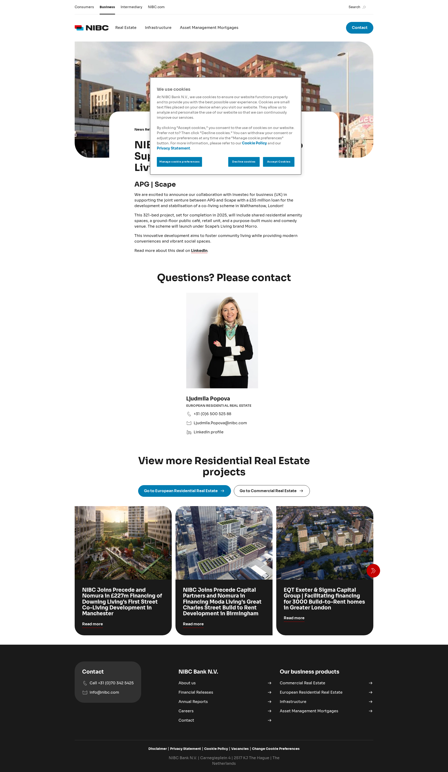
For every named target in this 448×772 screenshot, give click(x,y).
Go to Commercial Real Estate (268, 490)
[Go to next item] (373, 570)
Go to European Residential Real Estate (181, 490)
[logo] (92, 28)
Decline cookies (244, 161)
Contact (360, 27)
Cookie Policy (254, 143)
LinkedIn (199, 250)
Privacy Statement (173, 148)
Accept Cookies (278, 161)
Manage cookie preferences (179, 161)
